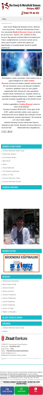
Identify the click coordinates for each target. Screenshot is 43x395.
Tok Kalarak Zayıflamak (11, 171)
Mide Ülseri (6, 161)
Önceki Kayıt (36, 141)
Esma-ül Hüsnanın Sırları (11, 178)
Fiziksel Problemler (9, 295)
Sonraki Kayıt (6, 141)
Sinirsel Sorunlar (8, 288)
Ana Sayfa (21, 141)
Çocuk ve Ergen (8, 308)
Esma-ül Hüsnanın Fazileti (12, 181)
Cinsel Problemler (9, 301)
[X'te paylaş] (7, 131)
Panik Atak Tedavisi (9, 154)
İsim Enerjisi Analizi (9, 157)
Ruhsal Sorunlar (8, 291)
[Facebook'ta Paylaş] (9, 131)
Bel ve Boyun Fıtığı (9, 284)
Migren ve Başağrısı (10, 312)
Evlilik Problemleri (9, 305)
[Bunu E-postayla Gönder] (2, 131)
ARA (35, 391)
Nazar (5, 164)
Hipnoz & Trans (8, 175)
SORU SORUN (7, 391)
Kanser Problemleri (9, 298)
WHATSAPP (21, 391)
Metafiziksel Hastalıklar (11, 281)
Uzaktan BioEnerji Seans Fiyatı (13, 151)
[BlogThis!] (4, 131)
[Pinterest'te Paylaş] (11, 131)
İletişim (14, 128)
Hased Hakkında (8, 168)
